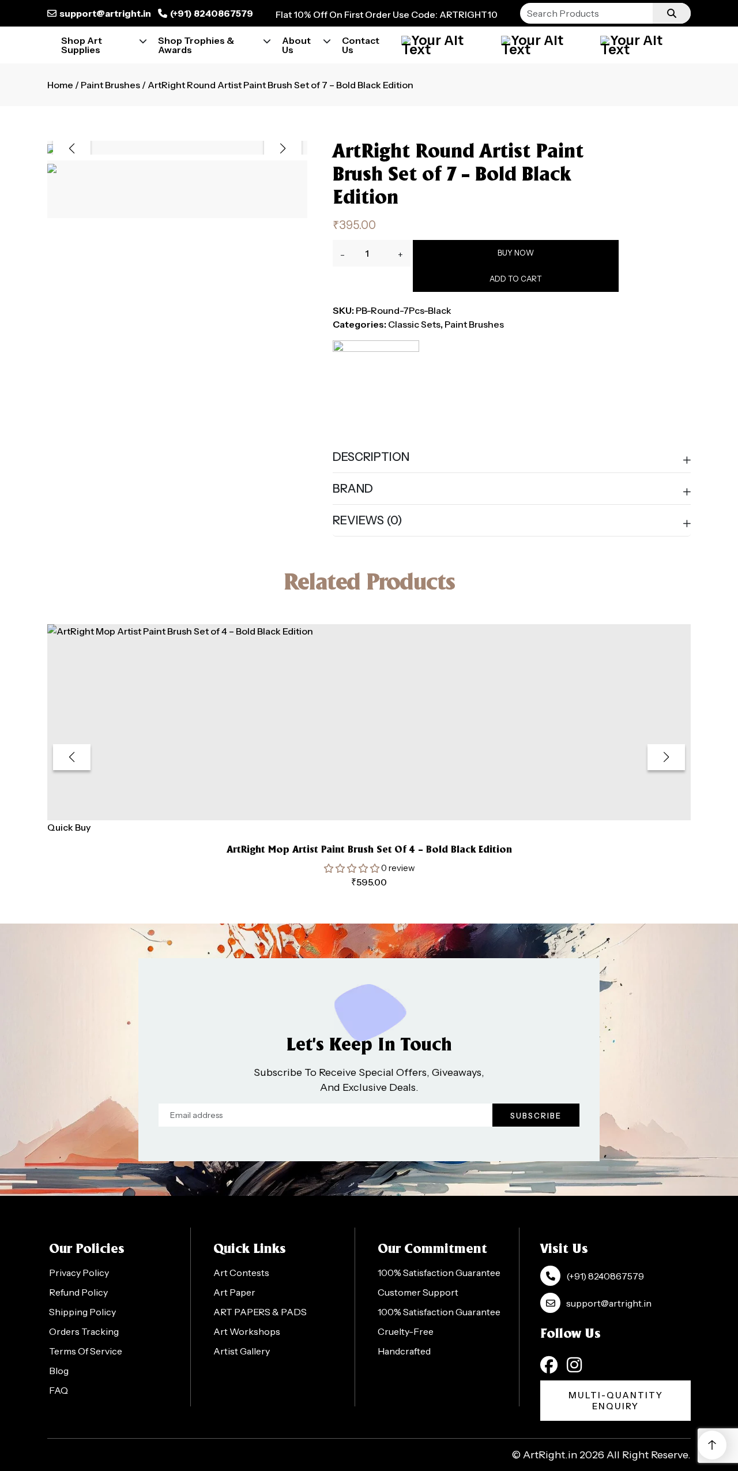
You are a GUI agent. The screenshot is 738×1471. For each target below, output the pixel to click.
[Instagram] (574, 1365)
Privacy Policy (79, 1272)
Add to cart (516, 278)
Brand (353, 489)
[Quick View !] (383, 804)
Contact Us (360, 45)
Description (371, 457)
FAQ (58, 1390)
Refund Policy (78, 1292)
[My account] (444, 45)
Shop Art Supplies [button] (81, 45)
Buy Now (516, 252)
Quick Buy (69, 827)
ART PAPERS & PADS (260, 1312)
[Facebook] (549, 1365)
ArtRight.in (550, 1455)
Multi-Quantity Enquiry (615, 1401)
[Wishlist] (643, 45)
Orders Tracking (84, 1331)
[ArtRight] (376, 383)
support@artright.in (105, 13)
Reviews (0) (367, 520)
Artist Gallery (241, 1351)
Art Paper (234, 1292)
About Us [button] (296, 45)
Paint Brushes (110, 85)
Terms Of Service (85, 1351)
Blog (59, 1370)
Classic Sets (414, 324)
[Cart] (544, 45)
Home (60, 85)
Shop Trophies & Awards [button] (196, 45)
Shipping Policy (82, 1312)
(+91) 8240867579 (211, 13)
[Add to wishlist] (355, 805)
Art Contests (241, 1272)
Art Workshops (246, 1331)
